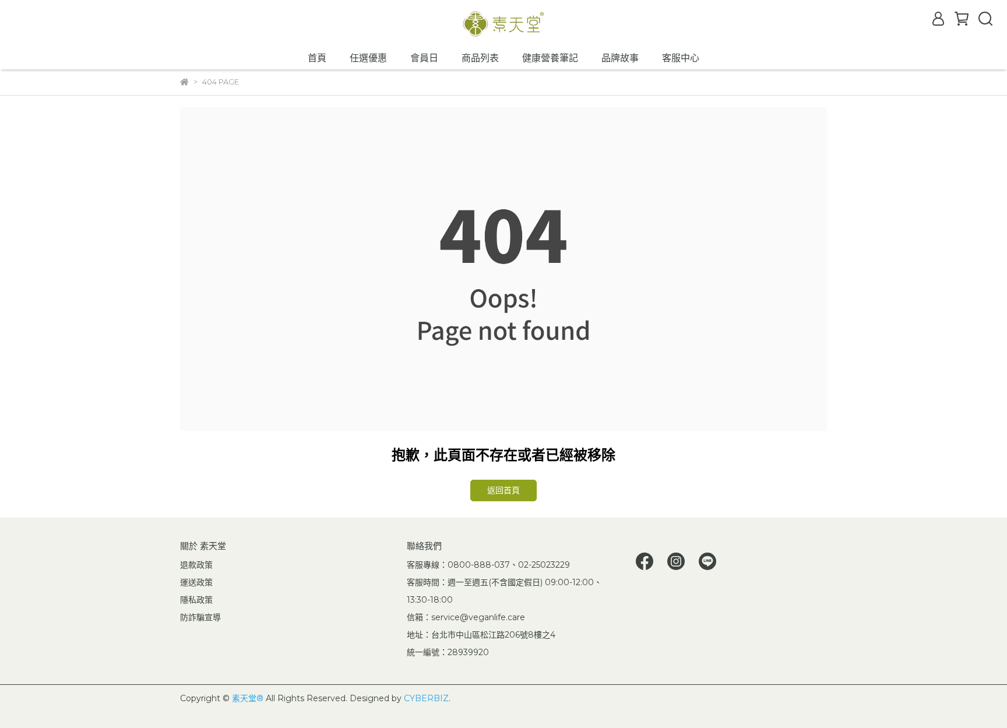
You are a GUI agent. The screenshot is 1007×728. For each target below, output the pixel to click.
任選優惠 (368, 58)
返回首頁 (503, 490)
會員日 (424, 58)
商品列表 (480, 58)
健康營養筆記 (550, 58)
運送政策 (196, 582)
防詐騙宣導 (200, 617)
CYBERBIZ (426, 698)
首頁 (317, 58)
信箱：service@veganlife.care (466, 617)
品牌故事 (620, 58)
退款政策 (196, 565)
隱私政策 (196, 600)
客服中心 (680, 58)
